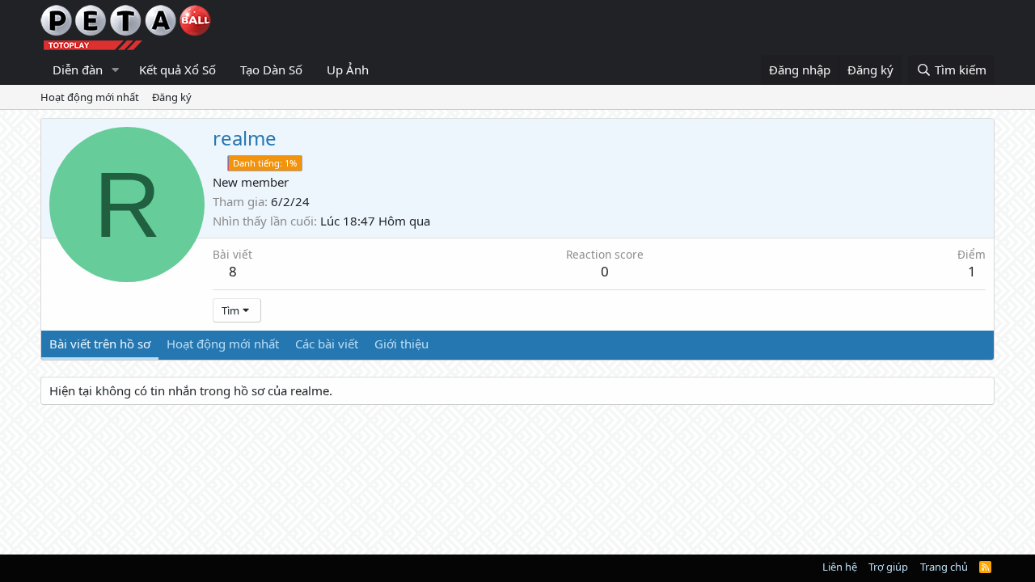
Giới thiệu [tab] (401, 343)
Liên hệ (839, 566)
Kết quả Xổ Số (177, 69)
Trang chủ (944, 566)
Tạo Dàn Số (271, 69)
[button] (115, 70)
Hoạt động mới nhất (89, 97)
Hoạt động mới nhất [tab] (223, 343)
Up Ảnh (348, 69)
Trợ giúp (888, 566)
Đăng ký (172, 97)
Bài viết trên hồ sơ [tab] (99, 343)
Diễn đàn (78, 69)
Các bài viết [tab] (326, 343)
